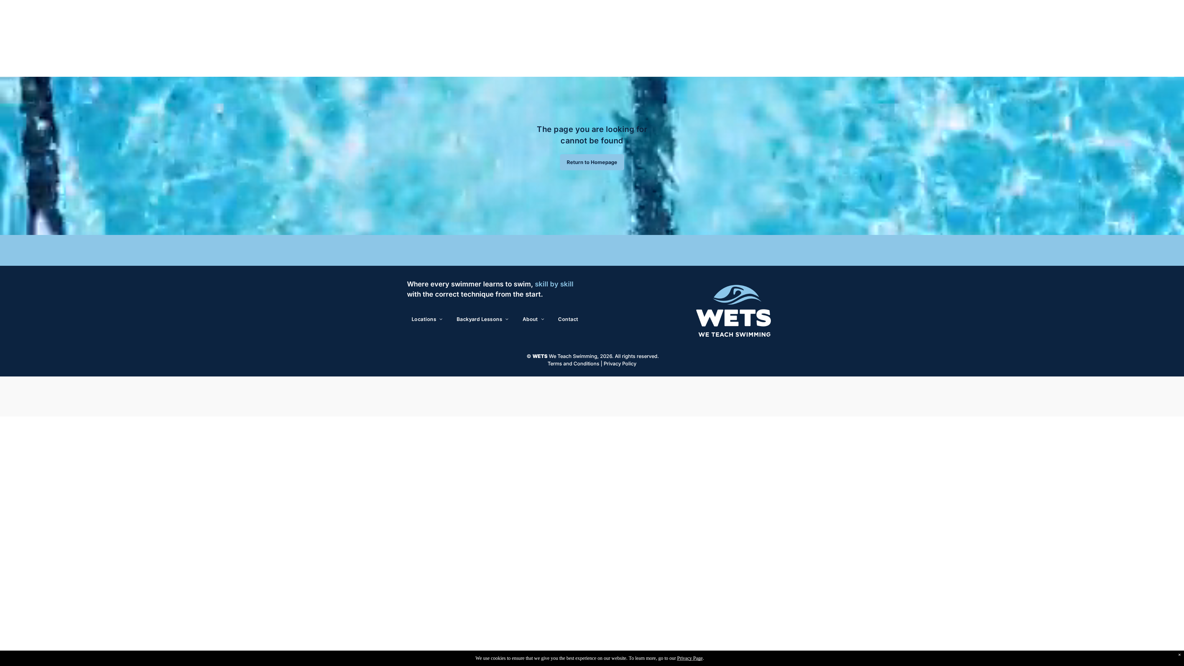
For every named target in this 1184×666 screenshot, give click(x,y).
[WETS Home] (733, 288)
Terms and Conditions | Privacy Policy (592, 363)
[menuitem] (429, 319)
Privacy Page (690, 658)
